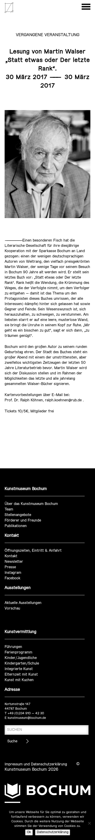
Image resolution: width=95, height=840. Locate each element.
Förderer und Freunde (23, 520)
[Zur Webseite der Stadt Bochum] (47, 793)
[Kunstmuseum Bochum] (9, 12)
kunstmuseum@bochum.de (27, 718)
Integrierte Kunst (19, 669)
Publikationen (16, 526)
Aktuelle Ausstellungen (23, 603)
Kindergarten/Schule (22, 663)
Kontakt (11, 556)
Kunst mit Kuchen (19, 680)
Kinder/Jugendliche (21, 658)
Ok (29, 832)
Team (9, 509)
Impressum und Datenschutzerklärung (36, 764)
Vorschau (12, 608)
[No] (89, 823)
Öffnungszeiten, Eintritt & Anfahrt (33, 550)
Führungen (13, 647)
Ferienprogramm (18, 652)
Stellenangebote (18, 515)
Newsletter (14, 561)
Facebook (12, 578)
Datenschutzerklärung (52, 832)
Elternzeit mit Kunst (21, 674)
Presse (10, 567)
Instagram (13, 573)
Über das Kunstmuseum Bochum (31, 504)
